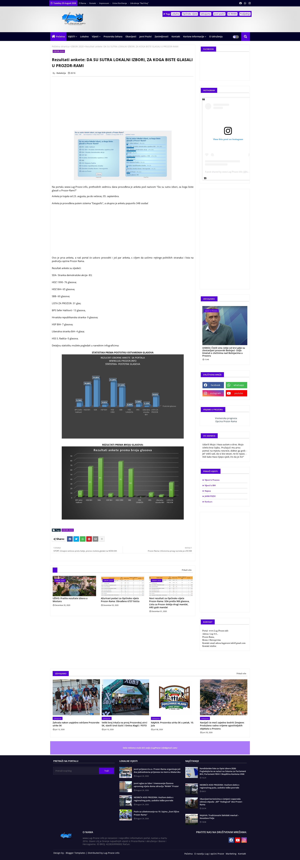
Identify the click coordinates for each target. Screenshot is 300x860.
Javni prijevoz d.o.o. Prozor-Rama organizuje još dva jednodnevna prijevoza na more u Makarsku (157, 771)
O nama (83, 3)
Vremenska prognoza (226, 418)
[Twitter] (76, 539)
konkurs (208, 501)
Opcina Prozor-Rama (226, 421)
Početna (60, 36)
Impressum (104, 3)
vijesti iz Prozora (212, 480)
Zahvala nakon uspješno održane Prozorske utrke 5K (76, 724)
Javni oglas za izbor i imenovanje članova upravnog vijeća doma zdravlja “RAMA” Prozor (156, 785)
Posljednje (245, 13)
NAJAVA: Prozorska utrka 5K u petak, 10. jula (172, 724)
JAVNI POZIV (210, 496)
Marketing (231, 853)
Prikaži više (187, 570)
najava (208, 491)
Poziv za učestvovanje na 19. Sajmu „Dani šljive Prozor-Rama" (156, 813)
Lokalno (175, 13)
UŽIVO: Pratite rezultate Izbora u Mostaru (70, 600)
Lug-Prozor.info (111, 852)
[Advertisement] (124, 101)
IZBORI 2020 (77, 46)
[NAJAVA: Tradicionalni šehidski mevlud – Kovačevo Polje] (191, 819)
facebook (215, 385)
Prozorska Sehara (113, 36)
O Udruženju (216, 36)
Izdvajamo (205, 13)
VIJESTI (71, 36)
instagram (215, 393)
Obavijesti (130, 36)
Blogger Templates (75, 852)
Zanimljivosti (161, 36)
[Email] (95, 539)
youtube (238, 393)
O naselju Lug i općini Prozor (209, 853)
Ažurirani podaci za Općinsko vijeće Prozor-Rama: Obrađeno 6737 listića (120, 600)
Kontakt (92, 3)
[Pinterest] (89, 539)
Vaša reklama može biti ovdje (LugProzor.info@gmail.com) (150, 747)
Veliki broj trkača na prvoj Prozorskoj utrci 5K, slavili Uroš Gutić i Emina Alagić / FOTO (124, 724)
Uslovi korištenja (119, 3)
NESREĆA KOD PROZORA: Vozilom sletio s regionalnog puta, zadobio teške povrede (153, 799)
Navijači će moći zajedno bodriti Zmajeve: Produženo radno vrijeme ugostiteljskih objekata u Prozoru (222, 725)
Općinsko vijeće (189, 13)
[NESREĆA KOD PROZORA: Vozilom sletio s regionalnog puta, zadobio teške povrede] (191, 788)
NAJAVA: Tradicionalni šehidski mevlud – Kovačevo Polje (219, 817)
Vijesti (95, 36)
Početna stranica (60, 46)
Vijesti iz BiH (210, 485)
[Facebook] (70, 539)
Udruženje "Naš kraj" (139, 3)
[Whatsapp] (82, 539)
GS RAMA (232, 13)
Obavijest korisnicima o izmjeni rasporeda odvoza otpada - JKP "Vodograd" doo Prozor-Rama (221, 801)
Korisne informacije (193, 36)
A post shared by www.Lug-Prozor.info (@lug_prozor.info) (233, 172)
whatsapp (239, 385)
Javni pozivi (219, 13)
